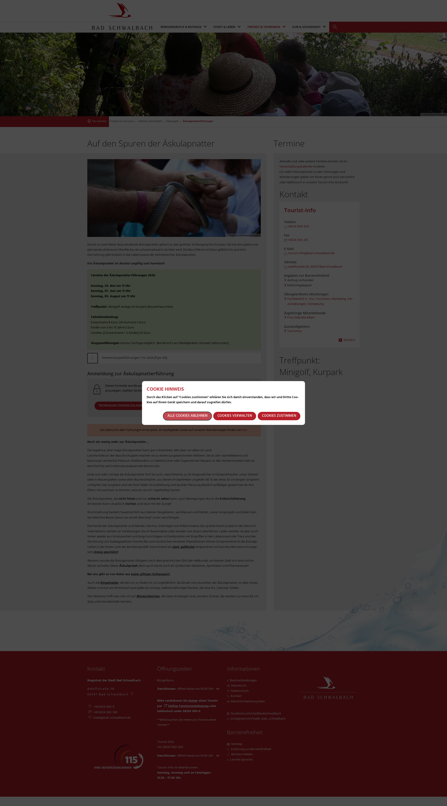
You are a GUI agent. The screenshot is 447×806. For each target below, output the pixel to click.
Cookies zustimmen (279, 416)
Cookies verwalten (234, 416)
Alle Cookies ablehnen (187, 416)
